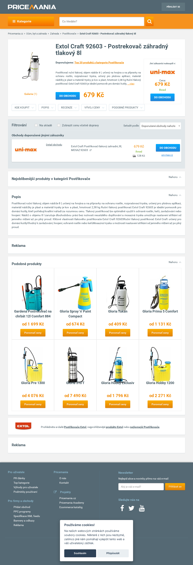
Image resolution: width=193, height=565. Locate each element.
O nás (62, 478)
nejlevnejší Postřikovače (144, 427)
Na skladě (45, 125)
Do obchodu (162, 97)
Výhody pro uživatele (26, 487)
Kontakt (64, 482)
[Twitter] (131, 509)
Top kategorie (21, 482)
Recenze (66, 107)
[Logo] (162, 71)
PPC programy (22, 511)
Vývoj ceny (92, 107)
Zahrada (54, 33)
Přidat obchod (22, 507)
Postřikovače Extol (75, 427)
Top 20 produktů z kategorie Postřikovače (99, 62)
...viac (130, 83)
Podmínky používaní (25, 491)
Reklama (19, 525)
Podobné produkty (125, 107)
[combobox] (160, 126)
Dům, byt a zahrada (36, 33)
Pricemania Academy (71, 502)
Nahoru (173, 176)
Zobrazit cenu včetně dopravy (80, 125)
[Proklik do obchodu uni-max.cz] (26, 149)
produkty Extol (114, 427)
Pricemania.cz (15, 33)
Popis (45, 107)
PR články (19, 478)
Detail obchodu (54, 144)
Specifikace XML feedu (27, 516)
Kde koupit (22, 107)
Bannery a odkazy (24, 520)
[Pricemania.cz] (32, 7)
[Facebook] (122, 509)
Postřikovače (69, 33)
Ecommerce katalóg (71, 507)
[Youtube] (141, 509)
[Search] (150, 21)
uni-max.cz (167, 155)
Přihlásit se (173, 7)
